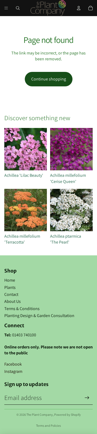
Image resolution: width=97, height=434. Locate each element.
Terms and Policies (48, 426)
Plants (10, 287)
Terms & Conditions (22, 308)
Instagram (13, 371)
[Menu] (6, 8)
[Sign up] (87, 397)
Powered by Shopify (67, 415)
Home (9, 280)
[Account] (79, 8)
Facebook (13, 364)
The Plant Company (39, 415)
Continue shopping (48, 79)
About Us (12, 301)
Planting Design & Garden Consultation (39, 315)
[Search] (18, 8)
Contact (11, 294)
